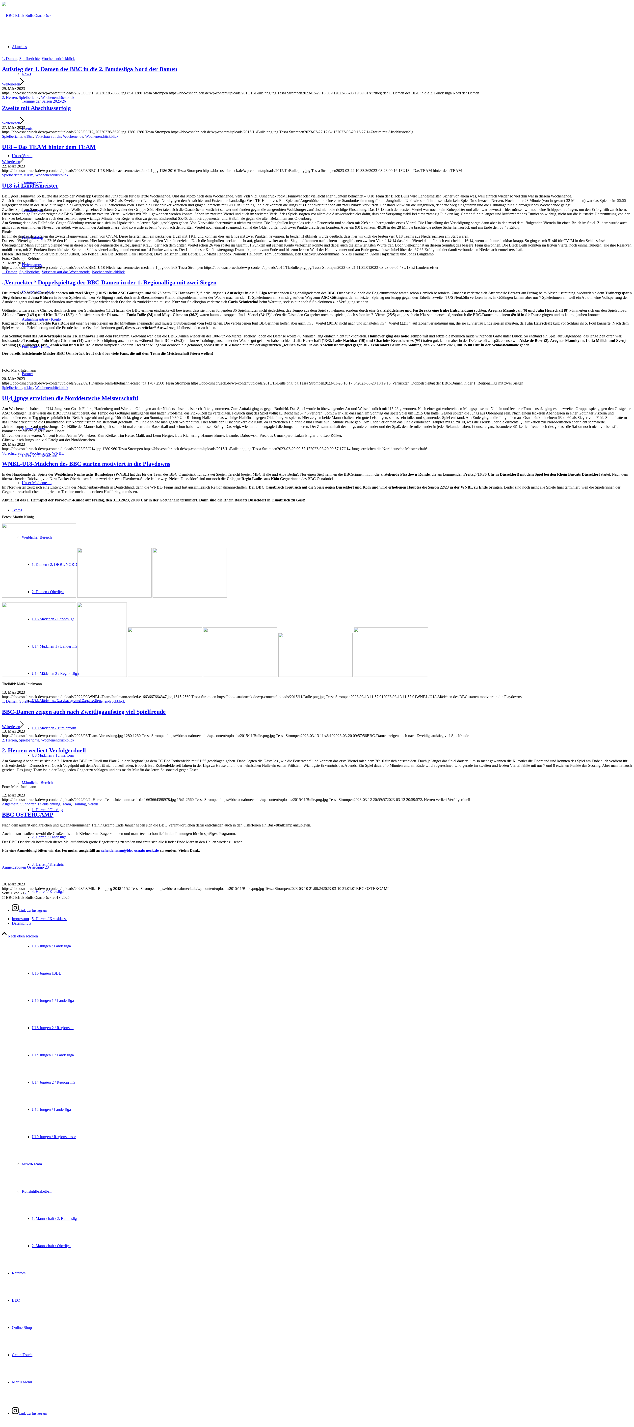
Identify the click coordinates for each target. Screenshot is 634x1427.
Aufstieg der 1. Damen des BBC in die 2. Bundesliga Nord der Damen (89, 69)
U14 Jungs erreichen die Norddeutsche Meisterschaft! (70, 398)
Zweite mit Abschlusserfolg (36, 108)
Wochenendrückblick (58, 58)
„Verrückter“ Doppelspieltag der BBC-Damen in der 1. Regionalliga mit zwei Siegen (109, 282)
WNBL (58, 453)
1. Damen (9, 58)
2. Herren (9, 97)
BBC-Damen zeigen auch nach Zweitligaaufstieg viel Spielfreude (84, 712)
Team (66, 804)
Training (79, 804)
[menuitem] (327, 960)
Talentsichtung (48, 804)
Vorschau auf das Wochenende (59, 136)
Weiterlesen (11, 84)
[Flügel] (27, 15)
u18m (28, 136)
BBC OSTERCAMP (27, 814)
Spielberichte (29, 58)
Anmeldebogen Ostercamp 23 (25, 867)
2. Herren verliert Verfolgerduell (44, 750)
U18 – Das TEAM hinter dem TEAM (49, 147)
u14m (28, 387)
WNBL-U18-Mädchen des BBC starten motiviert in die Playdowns (86, 464)
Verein (93, 804)
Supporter (27, 804)
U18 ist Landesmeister (30, 185)
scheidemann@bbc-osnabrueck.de (130, 850)
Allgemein (10, 804)
